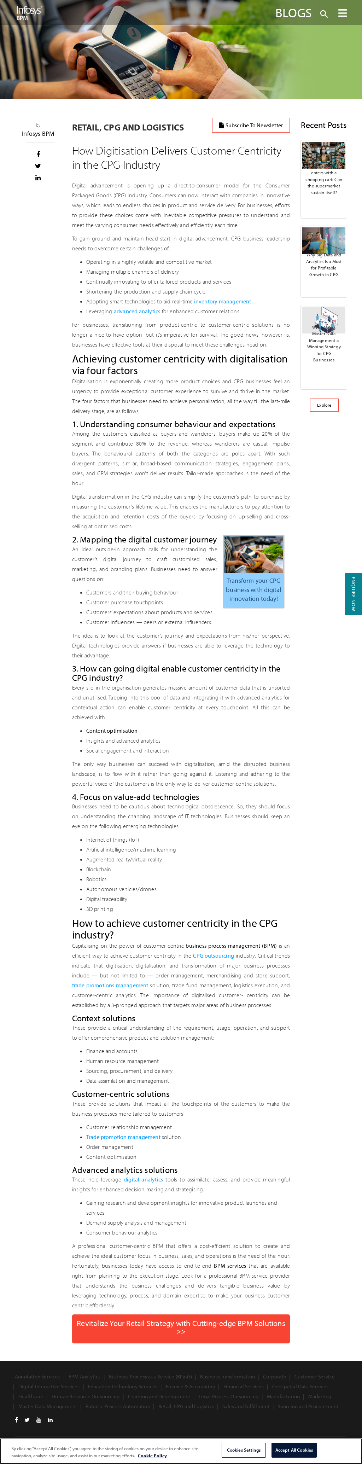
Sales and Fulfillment (245, 1406)
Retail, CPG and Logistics (186, 1406)
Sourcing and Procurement (308, 1406)
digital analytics (143, 1179)
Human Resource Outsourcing (85, 1396)
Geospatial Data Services (300, 1386)
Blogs (293, 12)
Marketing (320, 1396)
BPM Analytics (85, 1376)
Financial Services (243, 1386)
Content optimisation (112, 730)
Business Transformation (227, 1376)
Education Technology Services (123, 1386)
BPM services (230, 1265)
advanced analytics (137, 311)
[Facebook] (16, 1420)
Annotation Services (37, 1376)
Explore (324, 405)
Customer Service (314, 1376)
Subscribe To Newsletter (253, 125)
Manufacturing (283, 1396)
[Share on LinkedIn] (38, 178)
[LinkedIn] (50, 1420)
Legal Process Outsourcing (229, 1396)
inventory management (222, 301)
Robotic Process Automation (118, 1406)
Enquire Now (353, 594)
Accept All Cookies (294, 1450)
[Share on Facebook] (38, 154)
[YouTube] (38, 1420)
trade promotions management (110, 985)
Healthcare (30, 1396)
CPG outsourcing (213, 955)
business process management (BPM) (231, 945)
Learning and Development (159, 1396)
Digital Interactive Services (49, 1386)
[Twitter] (27, 1420)
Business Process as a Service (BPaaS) (150, 1376)
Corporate (274, 1376)
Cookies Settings (244, 1450)
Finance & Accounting (190, 1386)
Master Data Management (47, 1406)
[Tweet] (38, 166)
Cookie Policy (152, 1455)
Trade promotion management (123, 1136)
